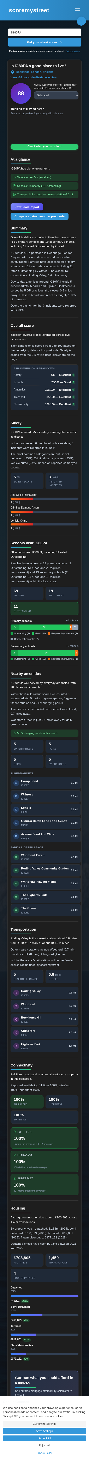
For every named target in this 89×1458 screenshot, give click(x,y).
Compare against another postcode (39, 216)
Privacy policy (73, 51)
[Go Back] (81, 21)
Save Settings (44, 1431)
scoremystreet (29, 10)
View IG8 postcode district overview (34, 77)
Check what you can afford (44, 146)
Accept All (44, 1438)
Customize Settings (44, 1423)
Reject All (44, 1445)
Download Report (26, 207)
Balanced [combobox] (43, 95)
